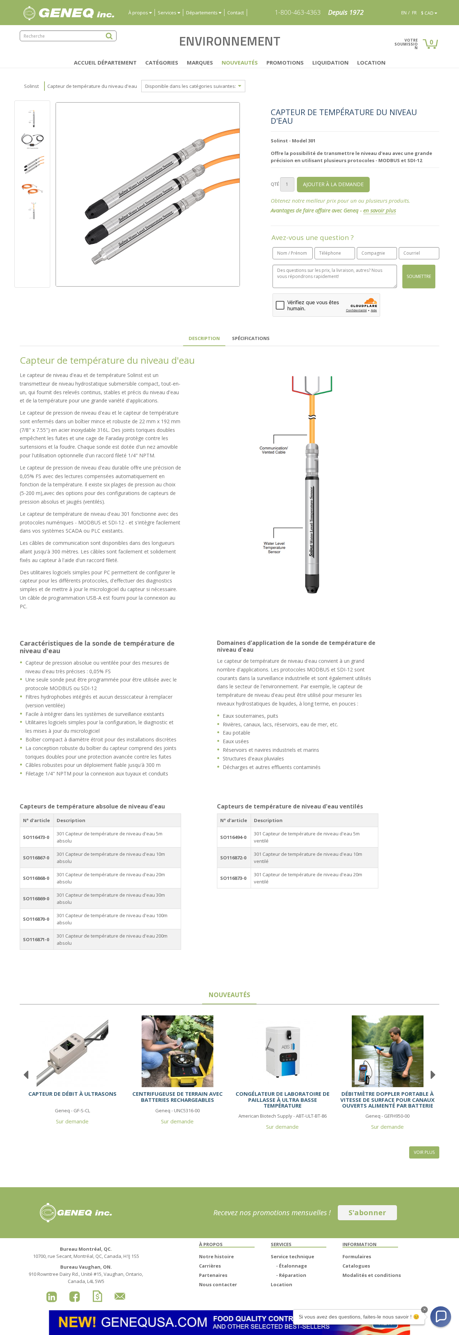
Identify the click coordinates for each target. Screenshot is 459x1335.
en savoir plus (379, 210)
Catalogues (356, 1266)
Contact (235, 12)
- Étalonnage (291, 1266)
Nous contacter (218, 1284)
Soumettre (419, 276)
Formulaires (356, 1256)
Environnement (229, 41)
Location (371, 62)
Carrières (210, 1266)
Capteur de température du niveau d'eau (92, 86)
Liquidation (330, 62)
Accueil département (105, 62)
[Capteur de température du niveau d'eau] (32, 140)
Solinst (31, 86)
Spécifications (251, 338)
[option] (32, 164)
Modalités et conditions (371, 1275)
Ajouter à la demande (333, 184)
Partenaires (213, 1275)
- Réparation (291, 1275)
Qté (275, 184)
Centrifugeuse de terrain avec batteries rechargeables (177, 1096)
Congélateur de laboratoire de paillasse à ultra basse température (283, 1099)
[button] (440, 1316)
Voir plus (424, 1152)
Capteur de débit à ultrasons (72, 1093)
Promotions (285, 62)
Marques (200, 62)
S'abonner (367, 1212)
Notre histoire (216, 1256)
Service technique (292, 1256)
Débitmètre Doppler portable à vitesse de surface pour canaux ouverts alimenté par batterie (387, 1099)
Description (204, 338)
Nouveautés (240, 62)
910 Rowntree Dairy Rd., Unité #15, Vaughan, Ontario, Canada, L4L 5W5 (86, 1274)
